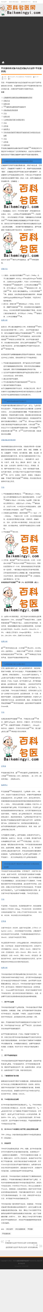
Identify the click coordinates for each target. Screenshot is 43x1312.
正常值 (5, 126)
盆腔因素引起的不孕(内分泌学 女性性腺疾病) (22, 1247)
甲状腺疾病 (28, 77)
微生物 (35, 2)
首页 (3, 62)
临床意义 (6, 129)
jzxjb (4, 77)
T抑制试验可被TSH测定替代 (14, 120)
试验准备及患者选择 (10, 110)
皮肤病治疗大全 (26, 2)
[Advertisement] (21, 38)
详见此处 (7, 1138)
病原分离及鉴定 (14, 2)
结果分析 (6, 104)
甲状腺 (30, 1229)
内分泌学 (4, 2)
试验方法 (6, 101)
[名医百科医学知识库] (21, 9)
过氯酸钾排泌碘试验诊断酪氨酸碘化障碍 (17, 97)
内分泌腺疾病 (20, 77)
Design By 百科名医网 (21, 1266)
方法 (5, 113)
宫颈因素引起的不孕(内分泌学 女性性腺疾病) (21, 1243)
